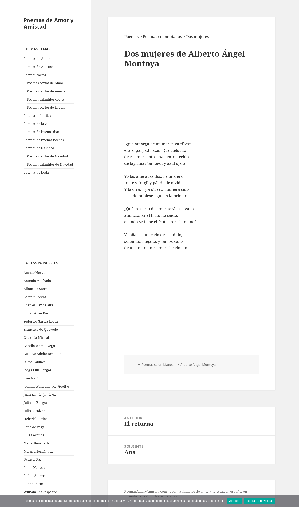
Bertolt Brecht (35, 297)
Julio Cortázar (34, 410)
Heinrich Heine (36, 419)
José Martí (31, 378)
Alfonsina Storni (36, 289)
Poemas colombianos (157, 364)
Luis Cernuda (34, 435)
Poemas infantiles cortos (46, 99)
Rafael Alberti (34, 475)
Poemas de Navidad (39, 148)
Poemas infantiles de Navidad (50, 164)
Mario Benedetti (36, 443)
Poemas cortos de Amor (45, 83)
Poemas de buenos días (41, 132)
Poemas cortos (35, 75)
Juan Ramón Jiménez (40, 394)
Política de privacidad (260, 500)
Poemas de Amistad (39, 67)
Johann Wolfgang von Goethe (46, 386)
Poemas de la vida (37, 123)
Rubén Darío (33, 484)
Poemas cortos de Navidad (47, 156)
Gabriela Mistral (36, 337)
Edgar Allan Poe (36, 313)
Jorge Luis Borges (37, 370)
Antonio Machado (37, 280)
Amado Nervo (34, 272)
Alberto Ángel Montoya (198, 364)
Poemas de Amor (37, 58)
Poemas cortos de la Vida (46, 107)
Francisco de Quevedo (41, 329)
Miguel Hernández (38, 451)
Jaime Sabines (34, 362)
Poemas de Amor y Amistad (48, 23)
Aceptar (234, 500)
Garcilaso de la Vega (39, 345)
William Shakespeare (40, 492)
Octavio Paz (33, 459)
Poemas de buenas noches (44, 140)
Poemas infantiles (37, 115)
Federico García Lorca (41, 321)
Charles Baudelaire (38, 305)
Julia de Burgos (35, 402)
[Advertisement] (54, 217)
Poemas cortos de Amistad (47, 91)
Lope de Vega (34, 427)
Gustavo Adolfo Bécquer (42, 354)
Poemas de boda (36, 172)
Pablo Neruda (34, 467)
